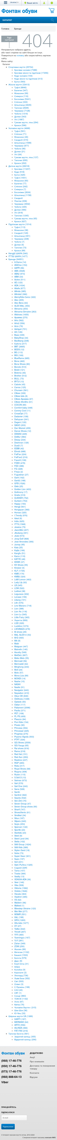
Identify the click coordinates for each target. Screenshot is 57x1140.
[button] (5, 2)
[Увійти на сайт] (52, 3)
